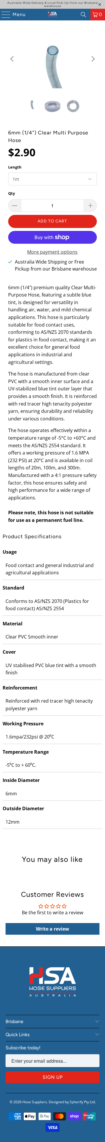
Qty (11, 193)
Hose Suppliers (34, 1101)
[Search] (83, 14)
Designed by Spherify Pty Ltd (72, 1101)
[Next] (92, 58)
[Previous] (12, 58)
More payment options (52, 252)
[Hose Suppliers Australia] (52, 14)
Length (15, 167)
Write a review (52, 929)
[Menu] (3, 14)
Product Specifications (32, 536)
